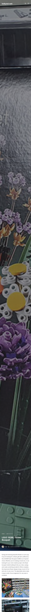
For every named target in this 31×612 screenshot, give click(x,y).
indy (6, 546)
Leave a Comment (15, 546)
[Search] (25, 3)
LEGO (3, 533)
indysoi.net (7, 3)
